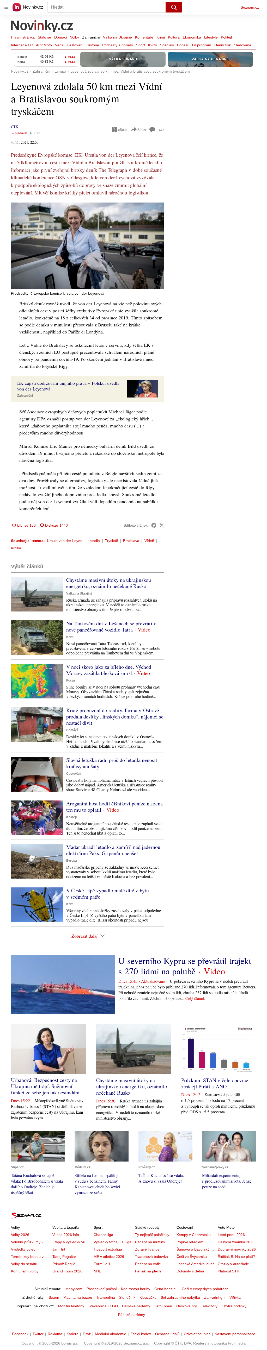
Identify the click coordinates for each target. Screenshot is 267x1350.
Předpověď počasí (102, 1289)
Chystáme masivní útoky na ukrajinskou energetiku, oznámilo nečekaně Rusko (108, 583)
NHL (97, 1271)
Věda (59, 45)
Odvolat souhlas (197, 1334)
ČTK (14, 126)
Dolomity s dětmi (190, 1271)
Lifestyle (211, 37)
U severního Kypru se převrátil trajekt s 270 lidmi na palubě (184, 966)
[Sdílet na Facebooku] (153, 525)
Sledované (242, 45)
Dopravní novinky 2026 (237, 1249)
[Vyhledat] (174, 7)
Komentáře (144, 37)
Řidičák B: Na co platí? (236, 1256)
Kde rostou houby (135, 1289)
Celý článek (195, 998)
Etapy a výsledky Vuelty (71, 1242)
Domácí (60, 37)
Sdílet (141, 129)
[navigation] (6, 7)
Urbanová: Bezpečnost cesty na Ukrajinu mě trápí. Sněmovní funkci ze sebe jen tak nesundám (45, 1086)
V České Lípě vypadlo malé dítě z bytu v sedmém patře (107, 893)
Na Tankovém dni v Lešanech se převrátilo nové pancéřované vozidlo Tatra (111, 626)
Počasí (182, 45)
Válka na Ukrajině (117, 37)
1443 (160, 129)
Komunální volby (24, 1271)
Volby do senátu (24, 1264)
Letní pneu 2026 (231, 1235)
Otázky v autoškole (233, 1264)
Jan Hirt (58, 1249)
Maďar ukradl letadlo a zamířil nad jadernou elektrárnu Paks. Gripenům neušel (113, 850)
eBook (123, 129)
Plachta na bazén (77, 1297)
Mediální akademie (110, 1334)
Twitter (38, 1334)
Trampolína (105, 1297)
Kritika (16, 548)
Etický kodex (140, 1334)
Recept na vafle (148, 1264)
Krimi (160, 37)
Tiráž (87, 1334)
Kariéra (72, 1334)
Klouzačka (147, 1297)
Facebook (20, 1334)
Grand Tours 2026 (67, 1271)
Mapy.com (73, 1289)
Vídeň (149, 541)
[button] (87, 246)
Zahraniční (91, 37)
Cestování (75, 45)
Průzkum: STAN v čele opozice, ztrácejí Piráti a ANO (215, 1083)
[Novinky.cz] (42, 27)
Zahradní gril (214, 1297)
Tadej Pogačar (64, 1256)
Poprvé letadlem (190, 1242)
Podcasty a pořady (117, 45)
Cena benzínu (166, 1289)
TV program (201, 45)
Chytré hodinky (234, 1306)
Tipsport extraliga (108, 1249)
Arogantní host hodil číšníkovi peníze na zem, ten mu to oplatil (114, 806)
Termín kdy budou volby (30, 1256)
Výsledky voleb (23, 1249)
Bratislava (131, 541)
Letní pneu (163, 1306)
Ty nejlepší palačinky (152, 1235)
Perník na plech (148, 1271)
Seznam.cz (250, 7)
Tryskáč (111, 541)
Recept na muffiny (150, 1242)
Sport (140, 45)
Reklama (55, 1334)
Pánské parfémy (131, 1315)
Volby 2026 (20, 1235)
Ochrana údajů (167, 1334)
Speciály (167, 45)
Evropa (71, 860)
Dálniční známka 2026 (236, 1242)
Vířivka (235, 1297)
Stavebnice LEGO (103, 1306)
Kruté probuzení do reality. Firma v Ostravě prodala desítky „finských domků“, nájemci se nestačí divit (114, 716)
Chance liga (103, 1235)
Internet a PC (22, 45)
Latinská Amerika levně (196, 1264)
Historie (93, 45)
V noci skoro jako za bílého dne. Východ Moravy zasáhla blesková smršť (108, 670)
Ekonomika (192, 37)
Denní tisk (222, 45)
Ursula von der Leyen (64, 541)
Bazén (54, 1297)
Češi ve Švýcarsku (192, 1256)
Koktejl (226, 37)
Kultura (174, 37)
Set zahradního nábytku (180, 1297)
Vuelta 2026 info (65, 1235)
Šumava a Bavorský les (196, 1249)
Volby (74, 37)
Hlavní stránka (23, 37)
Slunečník (127, 1297)
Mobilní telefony (71, 1306)
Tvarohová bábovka (151, 1256)
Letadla (94, 541)
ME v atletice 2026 (109, 1256)
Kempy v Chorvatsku (194, 1235)
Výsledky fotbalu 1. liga (112, 1242)
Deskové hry (186, 1306)
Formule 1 (102, 1264)
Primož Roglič (63, 1264)
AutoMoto (44, 45)
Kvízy (152, 45)
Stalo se (44, 37)
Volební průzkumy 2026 (30, 1242)
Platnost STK (228, 1271)
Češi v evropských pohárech (205, 1289)
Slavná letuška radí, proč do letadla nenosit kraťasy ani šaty (111, 763)
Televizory (209, 1306)
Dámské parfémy (136, 1306)
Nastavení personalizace (235, 1334)
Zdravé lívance (147, 1249)
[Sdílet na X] (161, 525)
